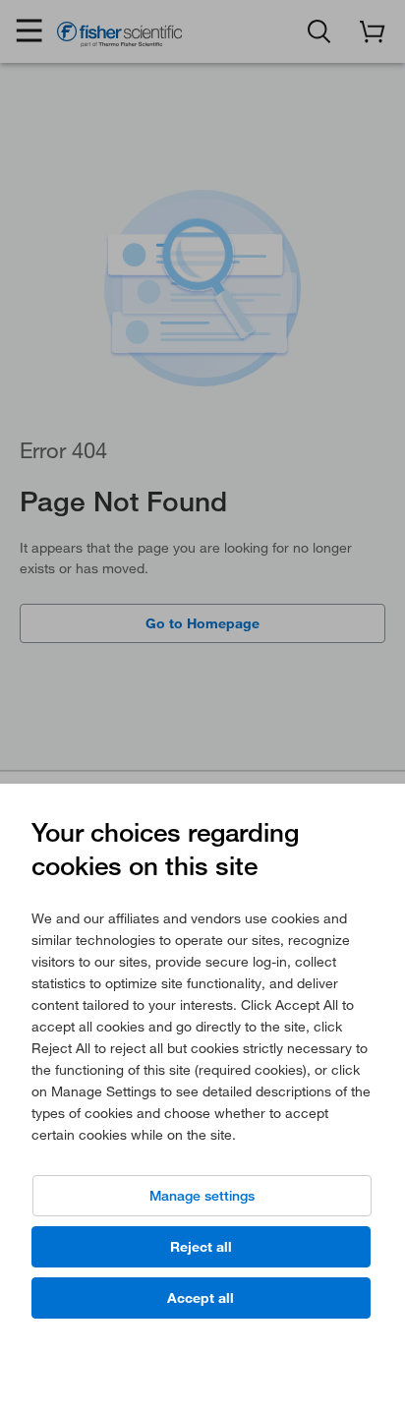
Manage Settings (202, 1196)
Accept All (200, 1298)
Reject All (201, 1247)
